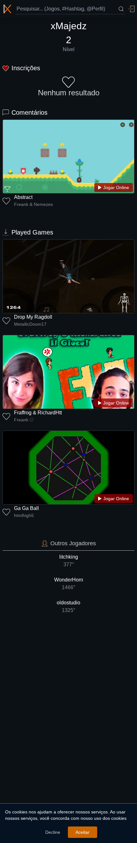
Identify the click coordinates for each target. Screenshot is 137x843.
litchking (68, 560)
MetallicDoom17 (30, 324)
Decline (52, 832)
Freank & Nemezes (33, 204)
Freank (21, 419)
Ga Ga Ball (26, 508)
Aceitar (83, 832)
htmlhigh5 (24, 515)
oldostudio (68, 606)
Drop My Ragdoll (33, 317)
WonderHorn (68, 583)
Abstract (23, 197)
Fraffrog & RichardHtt (38, 412)
